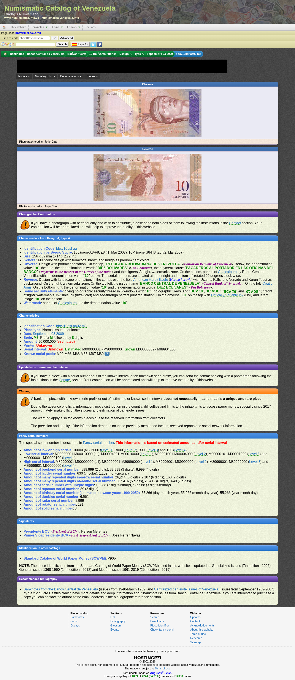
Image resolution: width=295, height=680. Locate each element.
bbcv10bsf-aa (66, 248)
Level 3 (152, 450)
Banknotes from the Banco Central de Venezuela (61, 589)
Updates (195, 617)
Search (154, 617)
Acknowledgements (202, 625)
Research (196, 638)
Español (83, 44)
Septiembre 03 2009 (48, 334)
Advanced (66, 38)
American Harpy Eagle (150, 279)
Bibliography (118, 621)
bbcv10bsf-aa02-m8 (71, 326)
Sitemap (195, 642)
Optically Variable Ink (227, 295)
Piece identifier (159, 625)
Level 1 (106, 450)
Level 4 (180, 450)
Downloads (157, 621)
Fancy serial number (98, 443)
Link (113, 617)
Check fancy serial (162, 629)
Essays (72, 27)
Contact (235, 223)
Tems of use (198, 634)
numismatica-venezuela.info (60, 17)
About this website (201, 629)
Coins (56, 27)
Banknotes (38, 27)
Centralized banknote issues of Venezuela (186, 589)
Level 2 (130, 450)
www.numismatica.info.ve (21, 17)
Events (114, 629)
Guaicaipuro (227, 272)
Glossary (116, 625)
